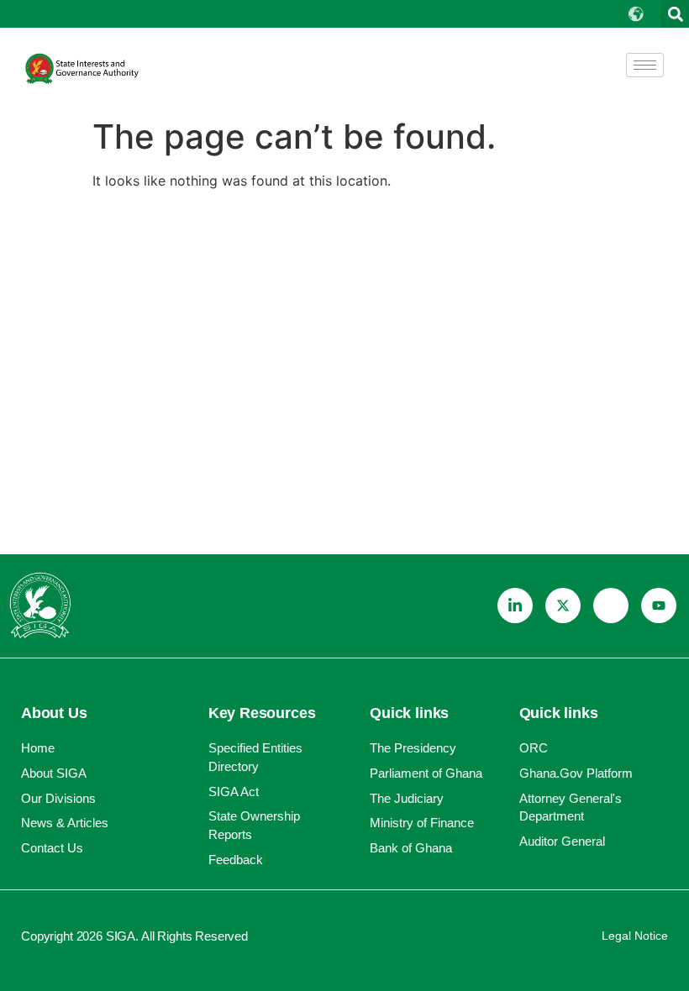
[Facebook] (611, 605)
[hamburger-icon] (645, 65)
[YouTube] (658, 605)
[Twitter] (563, 605)
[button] (675, 14)
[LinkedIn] (515, 605)
